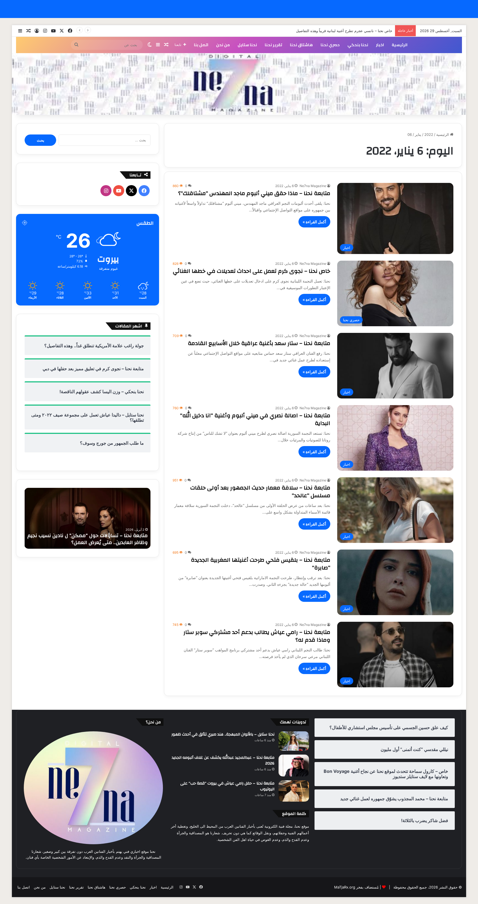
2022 (428, 134)
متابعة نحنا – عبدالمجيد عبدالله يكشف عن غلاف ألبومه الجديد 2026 (223, 760)
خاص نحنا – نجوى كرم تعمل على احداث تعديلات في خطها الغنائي (251, 271)
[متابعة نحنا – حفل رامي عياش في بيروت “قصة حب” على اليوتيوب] (294, 791)
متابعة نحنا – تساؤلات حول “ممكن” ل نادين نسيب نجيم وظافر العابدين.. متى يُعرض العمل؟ (87, 539)
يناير (418, 134)
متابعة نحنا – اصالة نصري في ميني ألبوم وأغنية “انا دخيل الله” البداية (255, 419)
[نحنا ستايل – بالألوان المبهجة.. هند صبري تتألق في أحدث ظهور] (294, 741)
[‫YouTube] (118, 190)
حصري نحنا (330, 44)
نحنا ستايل (247, 44)
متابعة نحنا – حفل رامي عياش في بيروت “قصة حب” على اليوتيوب (227, 786)
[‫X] (131, 190)
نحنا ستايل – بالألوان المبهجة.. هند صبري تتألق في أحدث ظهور (223, 734)
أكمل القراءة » (314, 221)
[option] (87, 518)
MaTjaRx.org (344, 887)
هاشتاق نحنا (301, 44)
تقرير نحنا (273, 44)
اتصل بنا (201, 44)
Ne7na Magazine (313, 186)
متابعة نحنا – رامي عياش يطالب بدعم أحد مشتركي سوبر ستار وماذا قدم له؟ (256, 636)
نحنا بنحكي (357, 44)
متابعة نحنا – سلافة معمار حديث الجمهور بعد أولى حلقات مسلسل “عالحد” (260, 492)
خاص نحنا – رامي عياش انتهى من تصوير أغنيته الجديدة (350, 31)
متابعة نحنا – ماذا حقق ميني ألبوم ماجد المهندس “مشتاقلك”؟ (254, 193)
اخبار (380, 44)
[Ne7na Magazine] (239, 84)
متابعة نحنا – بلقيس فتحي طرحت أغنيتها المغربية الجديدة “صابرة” (260, 564)
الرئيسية (399, 44)
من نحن (223, 44)
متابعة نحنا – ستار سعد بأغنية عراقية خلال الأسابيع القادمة (259, 343)
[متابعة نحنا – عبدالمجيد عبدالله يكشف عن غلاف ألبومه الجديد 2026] (294, 765)
